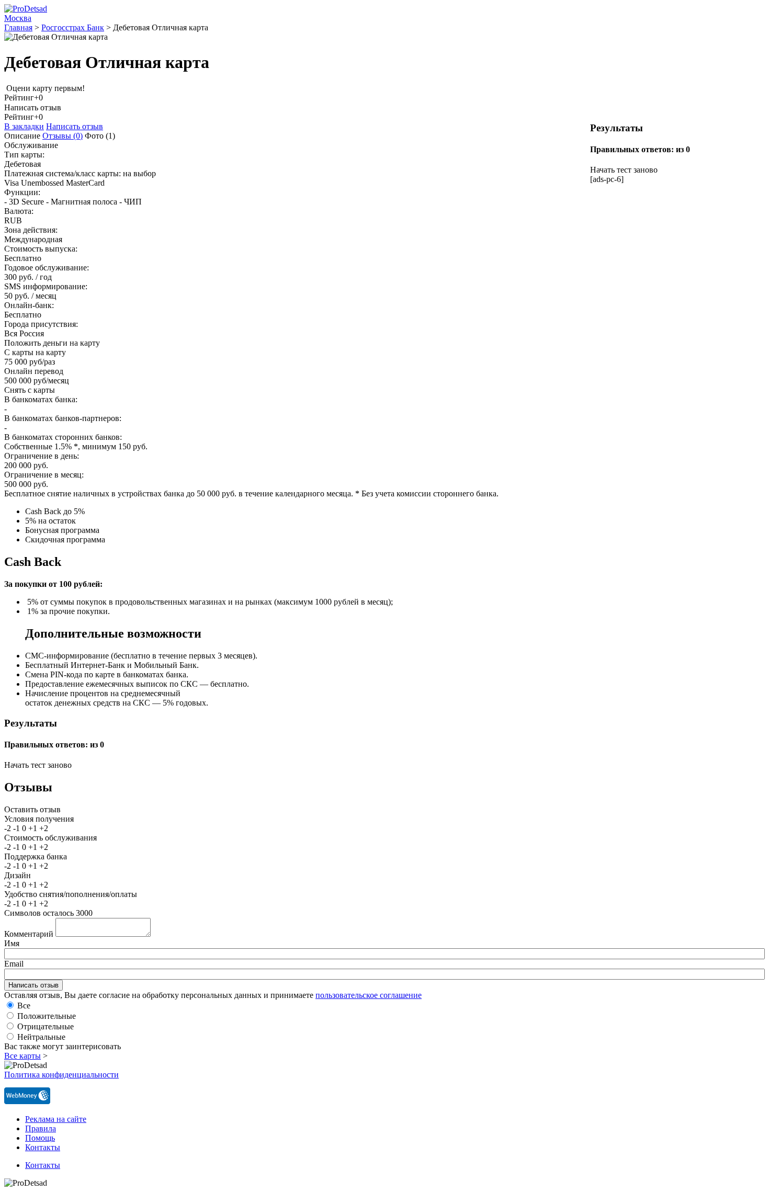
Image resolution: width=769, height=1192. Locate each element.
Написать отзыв (74, 126)
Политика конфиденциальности (61, 1074)
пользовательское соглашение (368, 995)
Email (14, 963)
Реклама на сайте (55, 1119)
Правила (40, 1128)
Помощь (40, 1137)
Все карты (22, 1055)
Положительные (46, 1016)
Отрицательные (45, 1026)
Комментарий (28, 933)
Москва (17, 18)
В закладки (24, 126)
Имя (11, 943)
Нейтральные (41, 1036)
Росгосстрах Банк (72, 27)
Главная (18, 27)
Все (23, 1005)
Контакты (42, 1147)
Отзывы (62, 135)
